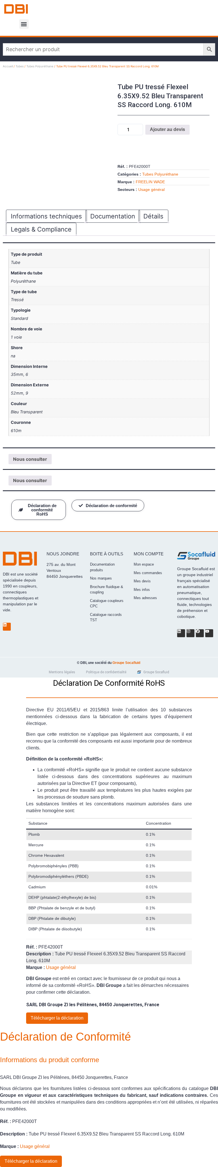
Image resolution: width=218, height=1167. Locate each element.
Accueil (8, 66)
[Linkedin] (7, 627)
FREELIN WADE (150, 182)
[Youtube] (209, 633)
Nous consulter (30, 459)
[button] (24, 24)
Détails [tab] (153, 216)
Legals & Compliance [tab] (41, 229)
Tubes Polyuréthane (39, 66)
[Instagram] (190, 633)
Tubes (20, 66)
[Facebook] (200, 633)
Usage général (151, 189)
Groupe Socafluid (126, 663)
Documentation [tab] (112, 216)
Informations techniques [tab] (46, 216)
